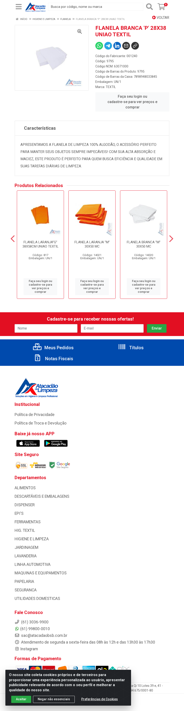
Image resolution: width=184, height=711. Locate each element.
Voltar (162, 17)
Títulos (136, 347)
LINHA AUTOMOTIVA (32, 564)
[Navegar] (12, 239)
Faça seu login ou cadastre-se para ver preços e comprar (132, 101)
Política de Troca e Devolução (40, 423)
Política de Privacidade (35, 414)
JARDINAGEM (26, 547)
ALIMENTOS (25, 488)
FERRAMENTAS (28, 522)
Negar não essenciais (54, 699)
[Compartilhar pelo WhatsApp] (99, 46)
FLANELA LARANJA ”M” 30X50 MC (92, 244)
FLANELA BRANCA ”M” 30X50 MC (143, 244)
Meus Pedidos (58, 347)
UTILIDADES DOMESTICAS (37, 598)
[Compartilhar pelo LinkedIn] (117, 46)
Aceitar (21, 699)
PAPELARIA (24, 581)
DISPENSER (25, 505)
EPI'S (19, 513)
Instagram (29, 649)
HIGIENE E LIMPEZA (32, 539)
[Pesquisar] (149, 7)
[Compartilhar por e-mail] (126, 46)
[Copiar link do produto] (135, 46)
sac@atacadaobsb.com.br (43, 635)
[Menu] (19, 7)
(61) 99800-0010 (35, 629)
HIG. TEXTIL (25, 530)
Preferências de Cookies (99, 699)
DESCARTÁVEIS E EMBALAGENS (42, 496)
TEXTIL (111, 87)
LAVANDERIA (26, 556)
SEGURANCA (26, 590)
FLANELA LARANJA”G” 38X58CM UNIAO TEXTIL (40, 244)
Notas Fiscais (58, 358)
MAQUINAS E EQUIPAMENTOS (41, 573)
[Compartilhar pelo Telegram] (108, 46)
